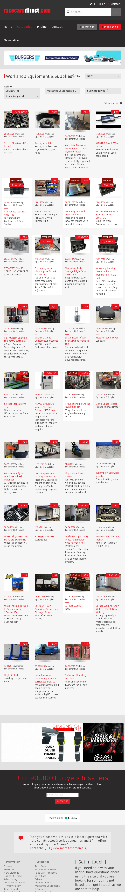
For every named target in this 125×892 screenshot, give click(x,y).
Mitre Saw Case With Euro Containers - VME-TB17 (107, 214)
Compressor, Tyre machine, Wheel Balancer (13, 476)
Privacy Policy (12, 885)
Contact (57, 26)
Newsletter (11, 40)
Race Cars (40, 866)
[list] (117, 103)
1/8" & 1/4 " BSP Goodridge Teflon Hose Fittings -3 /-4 (47, 609)
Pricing (42, 26)
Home (8, 26)
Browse (8, 866)
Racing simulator (44, 143)
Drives (38, 879)
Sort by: (76, 76)
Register (115, 3)
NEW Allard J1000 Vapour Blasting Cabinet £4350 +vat (45, 407)
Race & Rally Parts (45, 869)
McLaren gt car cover (107, 337)
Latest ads (87, 26)
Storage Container (44, 536)
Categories (24, 26)
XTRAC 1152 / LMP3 (13, 268)
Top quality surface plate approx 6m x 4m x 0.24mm (46, 271)
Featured (9, 869)
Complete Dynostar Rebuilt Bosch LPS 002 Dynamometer (77, 148)
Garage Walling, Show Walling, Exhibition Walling (107, 609)
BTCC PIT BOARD (43, 211)
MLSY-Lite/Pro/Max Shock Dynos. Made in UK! (77, 340)
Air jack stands (73, 605)
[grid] (121, 103)
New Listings (11, 872)
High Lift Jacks (12, 675)
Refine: (8, 86)
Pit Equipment (43, 882)
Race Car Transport (46, 872)
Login (102, 3)
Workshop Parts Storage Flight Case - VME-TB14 (76, 271)
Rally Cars (40, 876)
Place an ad (111, 26)
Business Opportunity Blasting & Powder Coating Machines (76, 539)
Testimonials (11, 889)
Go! (116, 12)
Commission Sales (14, 882)
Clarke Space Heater (106, 404)
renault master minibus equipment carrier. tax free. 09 (45, 678)
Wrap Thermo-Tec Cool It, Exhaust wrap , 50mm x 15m (16, 609)
